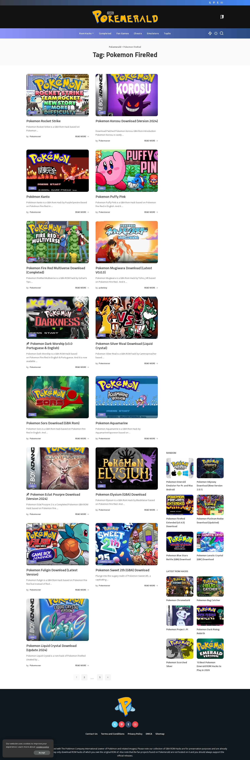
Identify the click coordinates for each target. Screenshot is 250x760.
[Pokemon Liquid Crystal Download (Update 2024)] (57, 620)
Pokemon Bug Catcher (208, 600)
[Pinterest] (214, 2)
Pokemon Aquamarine (112, 423)
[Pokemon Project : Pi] (179, 615)
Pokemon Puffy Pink (111, 196)
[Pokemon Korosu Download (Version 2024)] (127, 95)
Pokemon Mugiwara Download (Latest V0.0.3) (124, 270)
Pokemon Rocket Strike (43, 121)
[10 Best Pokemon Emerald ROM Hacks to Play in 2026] (210, 649)
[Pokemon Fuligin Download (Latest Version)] (57, 544)
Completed (106, 561)
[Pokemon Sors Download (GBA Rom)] (57, 397)
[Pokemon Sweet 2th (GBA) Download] (127, 544)
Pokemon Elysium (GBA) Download (121, 494)
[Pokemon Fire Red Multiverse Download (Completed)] (57, 242)
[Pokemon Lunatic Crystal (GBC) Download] (210, 542)
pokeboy (103, 287)
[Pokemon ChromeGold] (179, 586)
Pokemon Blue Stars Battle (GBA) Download (178, 557)
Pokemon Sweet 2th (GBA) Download (122, 570)
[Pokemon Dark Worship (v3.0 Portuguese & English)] (57, 318)
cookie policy (42, 747)
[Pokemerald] (125, 17)
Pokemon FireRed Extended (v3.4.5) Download (175, 522)
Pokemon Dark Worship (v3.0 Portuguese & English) (49, 345)
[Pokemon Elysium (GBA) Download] (127, 468)
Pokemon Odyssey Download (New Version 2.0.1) (209, 485)
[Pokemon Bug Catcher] (210, 586)
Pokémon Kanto (38, 196)
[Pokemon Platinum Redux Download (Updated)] (210, 505)
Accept (42, 752)
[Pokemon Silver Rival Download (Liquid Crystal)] (127, 318)
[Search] (222, 33)
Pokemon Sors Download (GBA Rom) (52, 423)
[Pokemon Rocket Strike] (57, 95)
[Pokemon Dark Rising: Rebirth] (210, 615)
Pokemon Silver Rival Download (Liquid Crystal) (124, 345)
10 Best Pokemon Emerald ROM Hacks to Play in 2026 (209, 666)
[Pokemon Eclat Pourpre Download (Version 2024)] (57, 468)
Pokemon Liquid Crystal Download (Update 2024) (51, 647)
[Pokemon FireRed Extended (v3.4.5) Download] (179, 505)
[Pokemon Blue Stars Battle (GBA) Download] (179, 542)
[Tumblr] (218, 2)
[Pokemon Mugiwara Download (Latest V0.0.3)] (127, 242)
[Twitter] (210, 2)
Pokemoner (35, 136)
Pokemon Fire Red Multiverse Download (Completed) (55, 270)
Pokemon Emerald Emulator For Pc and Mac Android (179, 485)
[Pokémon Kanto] (57, 171)
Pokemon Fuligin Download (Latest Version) (52, 572)
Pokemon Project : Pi (177, 629)
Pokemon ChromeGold (178, 600)
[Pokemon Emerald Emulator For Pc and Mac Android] (179, 468)
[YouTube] (222, 2)
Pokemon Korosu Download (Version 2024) (127, 121)
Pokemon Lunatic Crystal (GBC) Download (210, 557)
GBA (32, 112)
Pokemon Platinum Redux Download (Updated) (210, 520)
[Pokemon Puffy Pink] (127, 171)
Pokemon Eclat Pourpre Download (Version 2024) (53, 496)
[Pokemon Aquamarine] (127, 397)
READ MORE (80, 136)
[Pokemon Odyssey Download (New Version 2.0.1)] (210, 468)
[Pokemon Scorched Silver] (179, 649)
